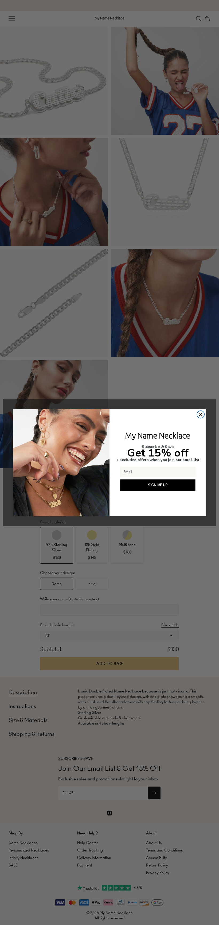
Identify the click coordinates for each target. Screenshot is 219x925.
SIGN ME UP (157, 485)
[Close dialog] (200, 414)
